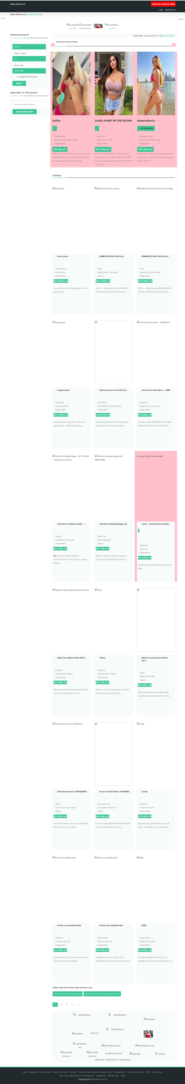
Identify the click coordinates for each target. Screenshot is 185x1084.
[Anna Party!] (71, 218)
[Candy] (156, 754)
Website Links (113, 1075)
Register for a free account (40, 1072)
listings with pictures (27, 77)
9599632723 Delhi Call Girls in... (155, 256)
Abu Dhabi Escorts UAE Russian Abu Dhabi (102, 994)
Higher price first (166, 36)
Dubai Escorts (111, 1059)
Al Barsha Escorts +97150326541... (72, 791)
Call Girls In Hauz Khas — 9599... (156, 390)
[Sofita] (71, 83)
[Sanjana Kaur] (71, 352)
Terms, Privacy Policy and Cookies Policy (94, 1072)
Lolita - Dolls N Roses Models (155, 524)
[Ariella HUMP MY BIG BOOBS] (114, 83)
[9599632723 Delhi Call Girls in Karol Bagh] (156, 218)
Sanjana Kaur (63, 390)
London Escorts (124, 1059)
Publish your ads (61, 1072)
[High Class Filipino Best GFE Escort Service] (71, 620)
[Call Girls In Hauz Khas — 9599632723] (156, 352)
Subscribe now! (24, 111)
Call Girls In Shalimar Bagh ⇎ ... (72, 524)
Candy (144, 791)
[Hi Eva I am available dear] (114, 887)
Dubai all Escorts (18, 4)
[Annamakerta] (156, 83)
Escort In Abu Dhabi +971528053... (115, 791)
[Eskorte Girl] (161, 1053)
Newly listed (138, 36)
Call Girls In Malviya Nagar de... (114, 524)
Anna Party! (62, 256)
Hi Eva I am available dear (111, 925)
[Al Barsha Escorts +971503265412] (71, 754)
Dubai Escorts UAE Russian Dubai (67, 994)
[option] (71, 109)
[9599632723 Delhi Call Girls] (114, 218)
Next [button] (174, 45)
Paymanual (100, 1075)
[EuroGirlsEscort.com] (72, 26)
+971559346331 (146, 128)
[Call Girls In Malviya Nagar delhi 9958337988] (114, 486)
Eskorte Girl (99, 1059)
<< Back (2, 18)
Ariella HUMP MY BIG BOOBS (113, 120)
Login (161, 10)
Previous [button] (53, 45)
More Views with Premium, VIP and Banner (77, 1075)
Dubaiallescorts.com (99, 1079)
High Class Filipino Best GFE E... (72, 657)
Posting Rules (119, 1072)
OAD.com (95, 1033)
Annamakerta (146, 120)
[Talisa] (114, 620)
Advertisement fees (135, 1072)
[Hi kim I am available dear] (71, 887)
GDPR (148, 1072)
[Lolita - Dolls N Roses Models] (156, 486)
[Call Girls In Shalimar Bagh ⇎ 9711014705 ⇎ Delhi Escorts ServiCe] (71, 486)
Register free (170, 10)
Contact (73, 1072)
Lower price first (150, 36)
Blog (123, 1075)
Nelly (143, 925)
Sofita (56, 120)
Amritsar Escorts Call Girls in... (113, 390)
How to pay (157, 1072)
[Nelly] (156, 887)
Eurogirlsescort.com (113, 1053)
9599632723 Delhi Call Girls (111, 256)
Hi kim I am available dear (69, 925)
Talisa (102, 657)
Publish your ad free (163, 4)
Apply (19, 83)
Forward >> (181, 19)
